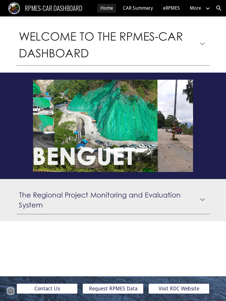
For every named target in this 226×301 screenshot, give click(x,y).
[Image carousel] (113, 126)
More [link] (195, 8)
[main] (112, 44)
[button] (219, 8)
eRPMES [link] (171, 8)
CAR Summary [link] (138, 8)
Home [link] (106, 8)
